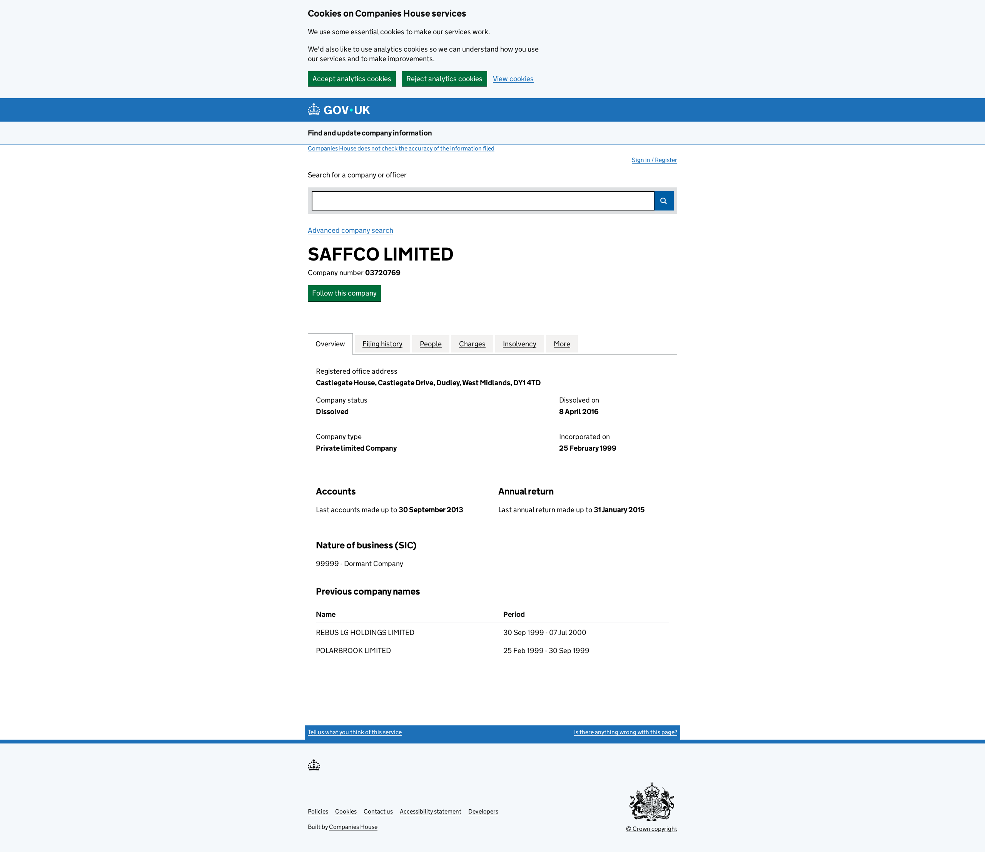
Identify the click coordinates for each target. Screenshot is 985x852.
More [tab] (562, 343)
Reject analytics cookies (444, 78)
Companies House (353, 826)
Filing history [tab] (382, 343)
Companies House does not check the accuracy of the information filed (401, 148)
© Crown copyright (651, 828)
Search (664, 200)
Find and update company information (370, 133)
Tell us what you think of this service (355, 732)
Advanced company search (350, 230)
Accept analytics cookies (351, 78)
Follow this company (344, 293)
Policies (318, 811)
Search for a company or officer (357, 174)
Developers (483, 811)
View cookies (513, 78)
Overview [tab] (330, 343)
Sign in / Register (654, 160)
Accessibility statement (430, 811)
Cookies (346, 811)
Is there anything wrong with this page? (625, 732)
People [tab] (431, 343)
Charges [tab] (472, 343)
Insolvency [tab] (519, 343)
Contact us (378, 811)
